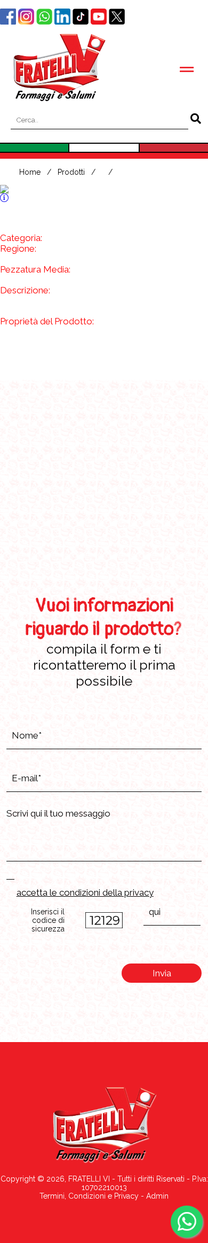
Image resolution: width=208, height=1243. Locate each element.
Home (30, 172)
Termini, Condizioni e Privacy (89, 1196)
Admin (157, 1196)
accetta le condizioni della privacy (85, 892)
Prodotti (71, 172)
